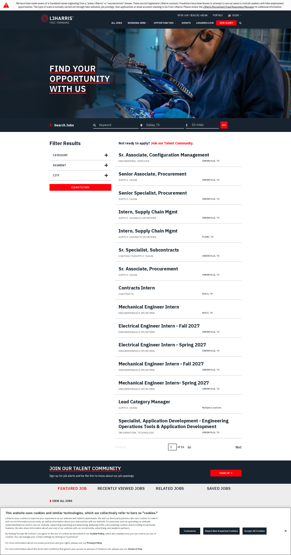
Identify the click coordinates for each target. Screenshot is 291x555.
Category (60, 155)
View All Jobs (62, 501)
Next (238, 447)
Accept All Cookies (254, 531)
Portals (218, 15)
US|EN (235, 15)
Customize (190, 531)
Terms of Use (135, 548)
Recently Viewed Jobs (121, 488)
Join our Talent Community (171, 143)
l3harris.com (205, 22)
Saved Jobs (219, 488)
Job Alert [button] (226, 22)
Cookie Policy (97, 533)
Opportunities (164, 22)
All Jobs (116, 22)
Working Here (137, 22)
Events (186, 22)
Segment (59, 165)
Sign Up (224, 473)
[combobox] (164, 124)
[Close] (285, 531)
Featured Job (72, 488)
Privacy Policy (94, 543)
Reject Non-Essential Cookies (221, 531)
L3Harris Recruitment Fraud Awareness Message (228, 6)
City (56, 175)
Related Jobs (170, 488)
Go (224, 125)
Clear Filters (80, 187)
